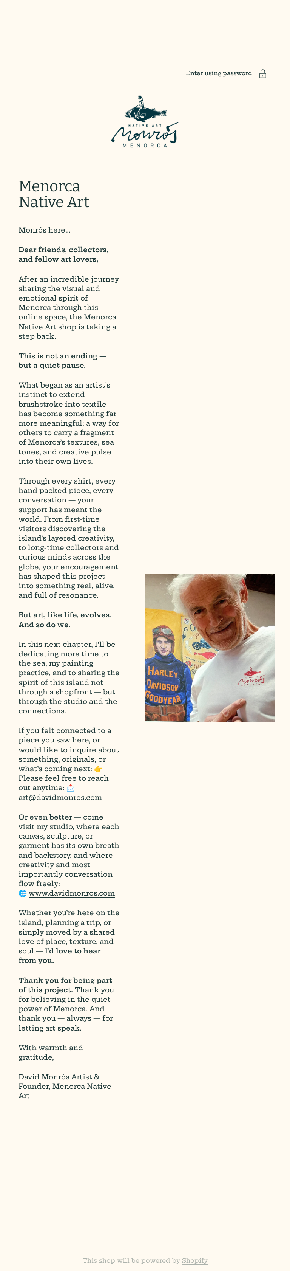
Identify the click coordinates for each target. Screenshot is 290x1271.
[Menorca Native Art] (145, 121)
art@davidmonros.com (60, 797)
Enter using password (219, 73)
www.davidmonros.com (72, 893)
